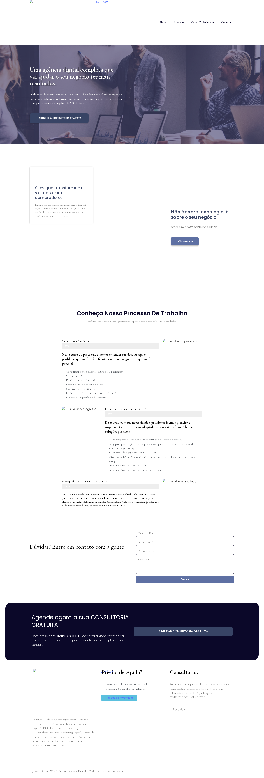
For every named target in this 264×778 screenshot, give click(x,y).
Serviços (179, 22)
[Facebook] (37, 758)
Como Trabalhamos (202, 22)
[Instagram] (68, 758)
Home (163, 22)
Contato (226, 22)
